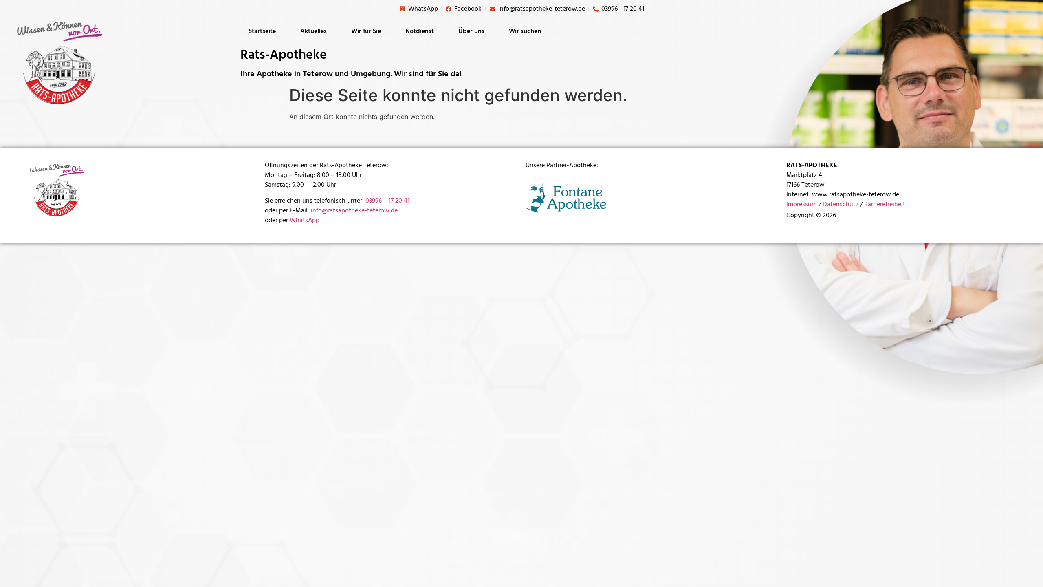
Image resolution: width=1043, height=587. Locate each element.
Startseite (262, 31)
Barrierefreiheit (884, 204)
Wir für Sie (366, 31)
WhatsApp (304, 220)
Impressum (801, 204)
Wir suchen (525, 31)
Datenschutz (840, 204)
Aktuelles (313, 31)
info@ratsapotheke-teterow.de (354, 210)
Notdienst (419, 31)
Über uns (471, 31)
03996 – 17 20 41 (387, 201)
